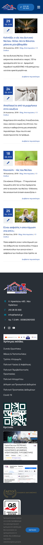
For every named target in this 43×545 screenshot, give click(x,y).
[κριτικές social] (20, 465)
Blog (21, 48)
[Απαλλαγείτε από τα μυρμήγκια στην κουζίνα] (26, 93)
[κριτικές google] (20, 432)
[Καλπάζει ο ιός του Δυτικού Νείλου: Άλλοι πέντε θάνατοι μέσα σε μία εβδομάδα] (26, 25)
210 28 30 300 (14, 309)
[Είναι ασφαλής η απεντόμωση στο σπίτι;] (26, 215)
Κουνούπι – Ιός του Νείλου (17, 170)
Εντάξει (32, 530)
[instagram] (9, 328)
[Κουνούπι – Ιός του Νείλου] (26, 158)
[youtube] (14, 328)
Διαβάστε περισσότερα (31, 77)
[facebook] (4, 328)
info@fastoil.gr (15, 314)
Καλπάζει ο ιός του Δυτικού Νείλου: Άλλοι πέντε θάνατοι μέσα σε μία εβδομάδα (19, 41)
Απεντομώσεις (29, 48)
